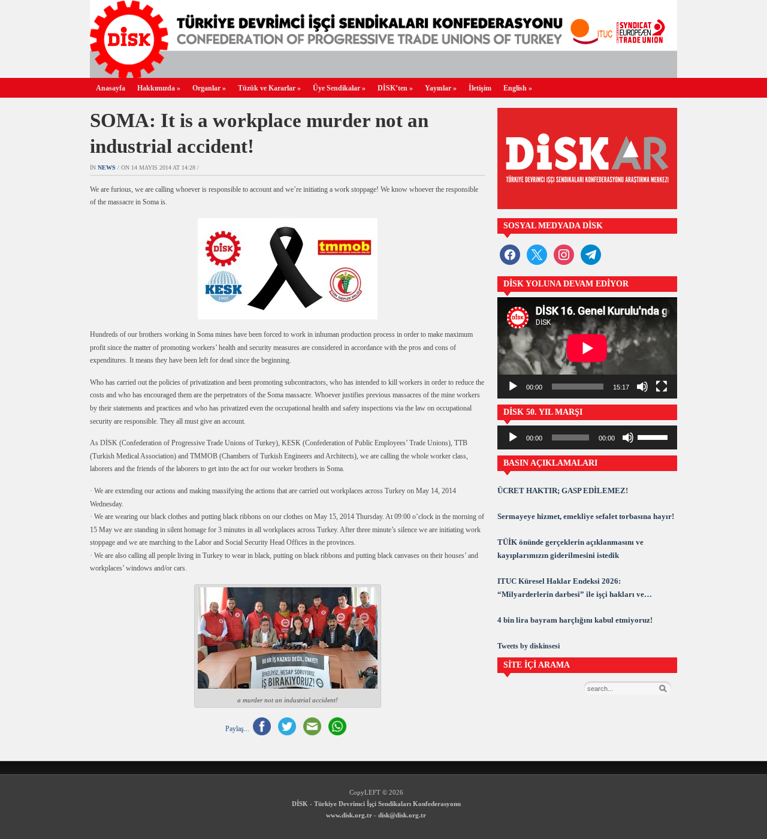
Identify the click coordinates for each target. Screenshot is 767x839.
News (107, 167)
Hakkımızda (158, 88)
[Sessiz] (642, 387)
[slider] (654, 436)
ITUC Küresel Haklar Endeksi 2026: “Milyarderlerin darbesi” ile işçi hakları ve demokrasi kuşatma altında (570, 589)
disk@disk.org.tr (402, 815)
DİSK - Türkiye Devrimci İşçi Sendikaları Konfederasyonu (376, 803)
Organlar (209, 88)
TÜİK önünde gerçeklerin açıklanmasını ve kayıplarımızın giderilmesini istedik (570, 549)
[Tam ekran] (662, 387)
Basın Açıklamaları (550, 462)
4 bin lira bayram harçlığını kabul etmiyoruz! (575, 619)
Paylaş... (237, 728)
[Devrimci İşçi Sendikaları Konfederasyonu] (383, 75)
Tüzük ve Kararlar (269, 88)
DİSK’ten (395, 88)
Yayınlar (441, 88)
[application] (587, 348)
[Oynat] (513, 387)
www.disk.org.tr (349, 815)
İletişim (480, 88)
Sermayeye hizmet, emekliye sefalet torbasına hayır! (585, 516)
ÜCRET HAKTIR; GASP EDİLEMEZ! (562, 490)
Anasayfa (110, 88)
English (517, 88)
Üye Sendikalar (339, 88)
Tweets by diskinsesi (528, 646)
